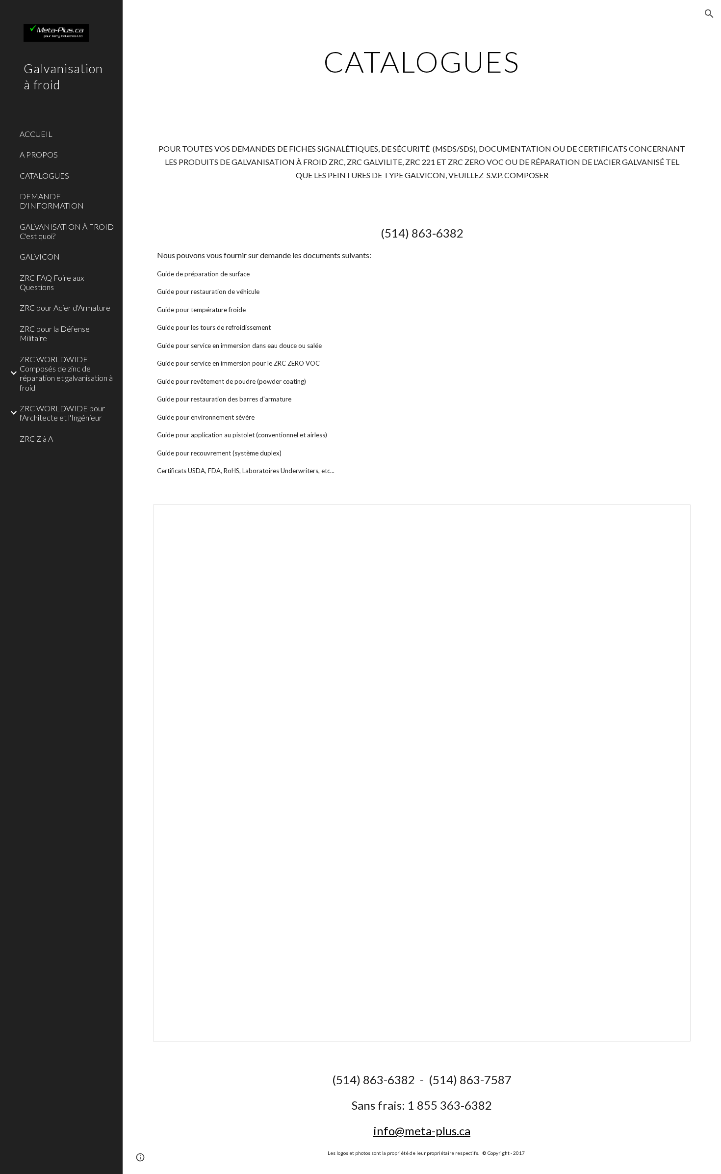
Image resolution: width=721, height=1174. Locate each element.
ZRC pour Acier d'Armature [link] (65, 307)
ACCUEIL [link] (36, 133)
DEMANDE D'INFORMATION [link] (52, 200)
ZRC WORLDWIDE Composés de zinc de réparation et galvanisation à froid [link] (66, 373)
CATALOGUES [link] (44, 175)
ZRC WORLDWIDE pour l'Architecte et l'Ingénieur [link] (62, 412)
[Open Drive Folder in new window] (672, 517)
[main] (421, 61)
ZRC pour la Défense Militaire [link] (55, 333)
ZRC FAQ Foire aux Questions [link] (52, 282)
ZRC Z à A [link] (36, 438)
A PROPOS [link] (39, 154)
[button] (709, 14)
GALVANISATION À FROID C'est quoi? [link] (67, 231)
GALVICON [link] (40, 256)
